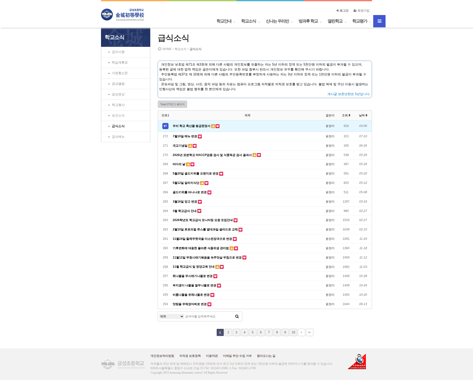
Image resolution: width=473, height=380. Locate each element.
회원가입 (363, 10)
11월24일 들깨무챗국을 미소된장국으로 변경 (203, 239)
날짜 (362, 115)
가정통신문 (120, 73)
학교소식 (248, 21)
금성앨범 (118, 84)
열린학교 (335, 21)
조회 (345, 115)
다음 (301, 332)
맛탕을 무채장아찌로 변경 (190, 304)
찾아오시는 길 (266, 356)
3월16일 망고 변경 (185, 201)
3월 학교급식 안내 (185, 211)
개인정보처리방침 (162, 356)
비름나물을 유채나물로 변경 (191, 294)
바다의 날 (179, 164)
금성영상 (118, 94)
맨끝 (309, 332)
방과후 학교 (308, 21)
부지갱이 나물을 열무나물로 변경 (195, 285)
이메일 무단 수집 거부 (237, 356)
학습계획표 (120, 62)
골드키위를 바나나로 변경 (190, 192)
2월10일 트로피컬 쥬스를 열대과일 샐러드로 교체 (205, 229)
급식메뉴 (118, 136)
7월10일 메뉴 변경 (185, 136)
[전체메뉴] (379, 21)
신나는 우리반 (277, 21)
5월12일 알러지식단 (186, 183)
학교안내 (224, 21)
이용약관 (212, 356)
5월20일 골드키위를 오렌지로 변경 (196, 173)
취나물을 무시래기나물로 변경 (193, 276)
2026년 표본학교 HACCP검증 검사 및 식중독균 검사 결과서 (213, 155)
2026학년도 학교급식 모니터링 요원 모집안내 (203, 220)
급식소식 (118, 126)
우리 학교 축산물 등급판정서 (192, 126)
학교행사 (118, 105)
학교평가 (359, 21)
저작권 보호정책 (190, 356)
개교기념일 (180, 145)
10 (293, 332)
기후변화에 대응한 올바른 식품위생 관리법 (201, 248)
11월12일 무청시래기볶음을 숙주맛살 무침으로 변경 (207, 257)
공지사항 (118, 52)
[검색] (237, 316)
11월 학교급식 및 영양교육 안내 (194, 266)
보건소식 (118, 115)
